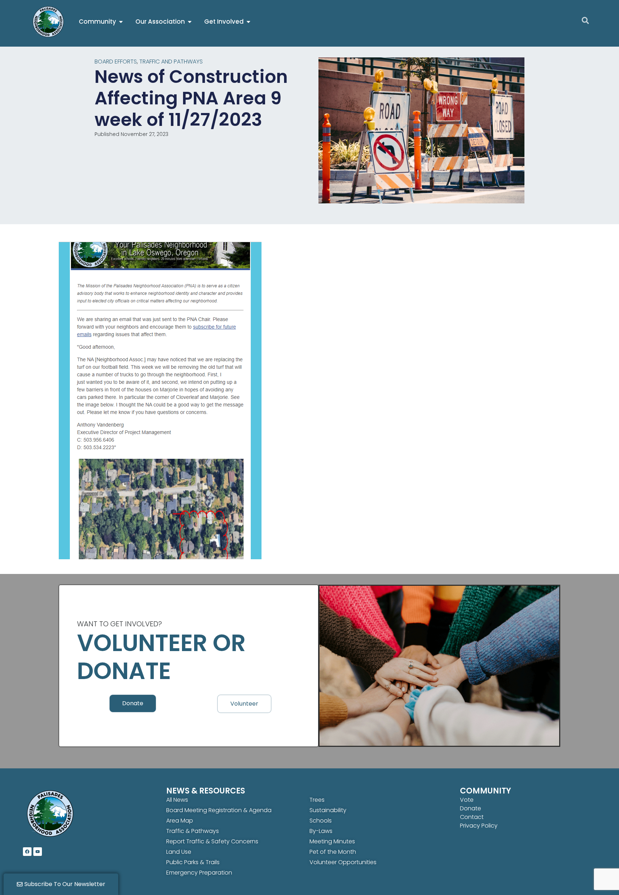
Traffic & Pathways (192, 831)
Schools (321, 820)
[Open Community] (121, 22)
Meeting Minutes (332, 841)
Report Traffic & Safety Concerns (212, 841)
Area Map (179, 820)
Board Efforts (116, 61)
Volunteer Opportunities (343, 862)
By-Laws (321, 831)
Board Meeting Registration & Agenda (219, 810)
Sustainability (328, 810)
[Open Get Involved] (248, 22)
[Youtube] (37, 851)
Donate (470, 808)
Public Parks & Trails (193, 862)
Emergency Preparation (199, 872)
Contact (472, 817)
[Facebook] (27, 851)
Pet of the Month (333, 852)
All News (177, 800)
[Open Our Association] (190, 22)
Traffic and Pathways (171, 61)
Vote (467, 800)
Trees (317, 800)
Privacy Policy (479, 825)
